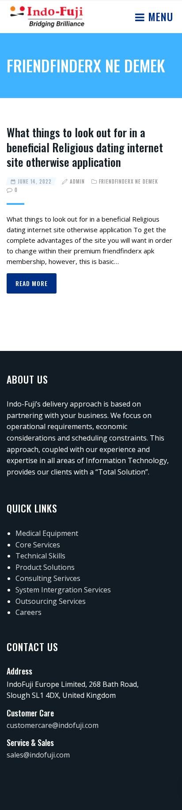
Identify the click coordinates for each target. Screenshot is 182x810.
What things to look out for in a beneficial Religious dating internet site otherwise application (85, 147)
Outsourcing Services (50, 601)
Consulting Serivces (47, 578)
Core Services (37, 545)
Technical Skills (40, 556)
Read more (31, 283)
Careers (28, 612)
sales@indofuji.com (38, 755)
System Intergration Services (63, 590)
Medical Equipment (46, 533)
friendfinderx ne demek (128, 181)
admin (77, 181)
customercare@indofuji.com (53, 725)
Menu (159, 16)
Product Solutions (45, 567)
